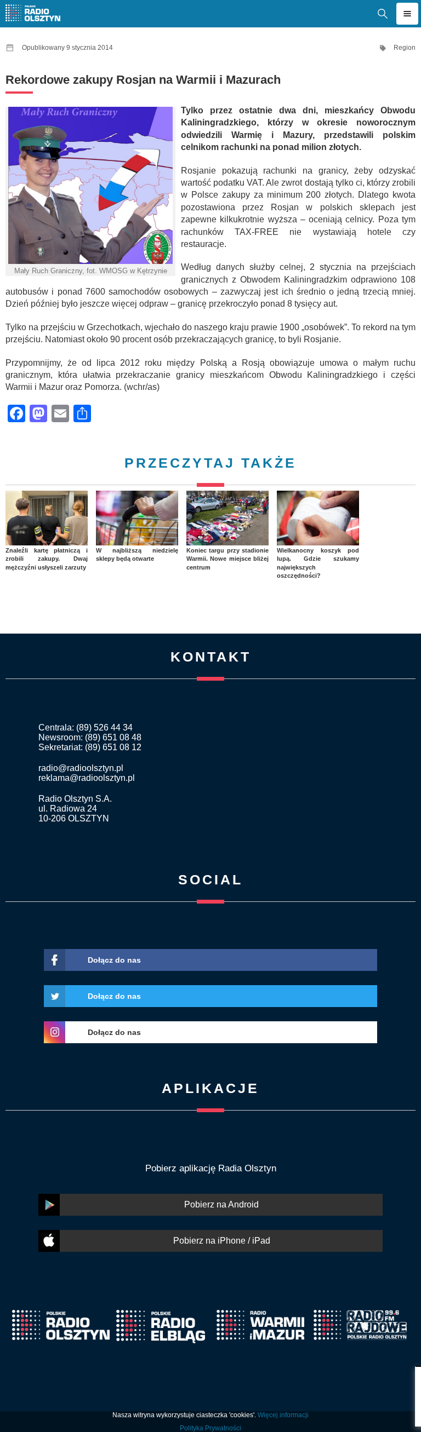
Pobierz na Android (221, 1204)
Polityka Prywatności (210, 1428)
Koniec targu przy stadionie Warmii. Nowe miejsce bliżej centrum (227, 559)
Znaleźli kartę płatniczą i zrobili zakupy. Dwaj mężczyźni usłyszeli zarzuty (46, 559)
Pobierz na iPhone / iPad (221, 1240)
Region (405, 47)
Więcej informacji (283, 1415)
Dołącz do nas (114, 960)
